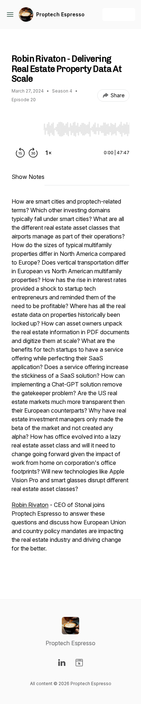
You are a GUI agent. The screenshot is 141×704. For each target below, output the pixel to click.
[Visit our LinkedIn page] (61, 662)
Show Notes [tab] (28, 176)
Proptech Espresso (60, 14)
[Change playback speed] (48, 153)
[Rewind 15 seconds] (20, 153)
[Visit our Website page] (79, 662)
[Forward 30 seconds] (33, 153)
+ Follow (118, 14)
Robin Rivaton (30, 504)
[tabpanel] (70, 386)
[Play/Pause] (26, 128)
